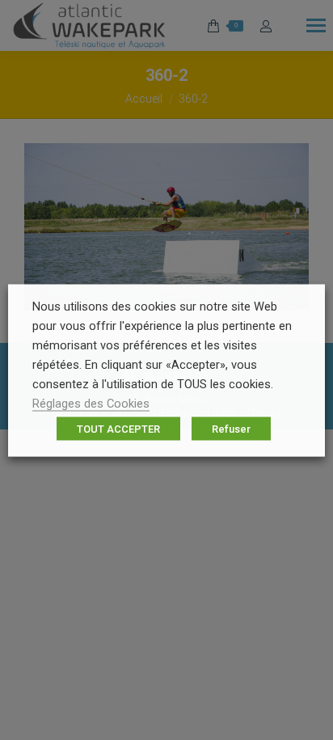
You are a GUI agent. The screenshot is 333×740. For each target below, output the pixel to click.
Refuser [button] (231, 428)
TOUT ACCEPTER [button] (118, 428)
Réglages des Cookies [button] (91, 402)
